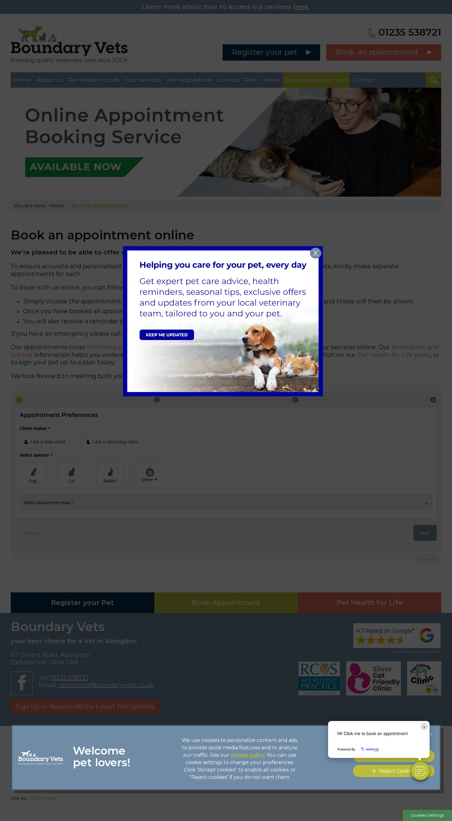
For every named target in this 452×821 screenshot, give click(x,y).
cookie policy (247, 755)
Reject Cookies (397, 771)
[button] (420, 771)
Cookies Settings (427, 815)
